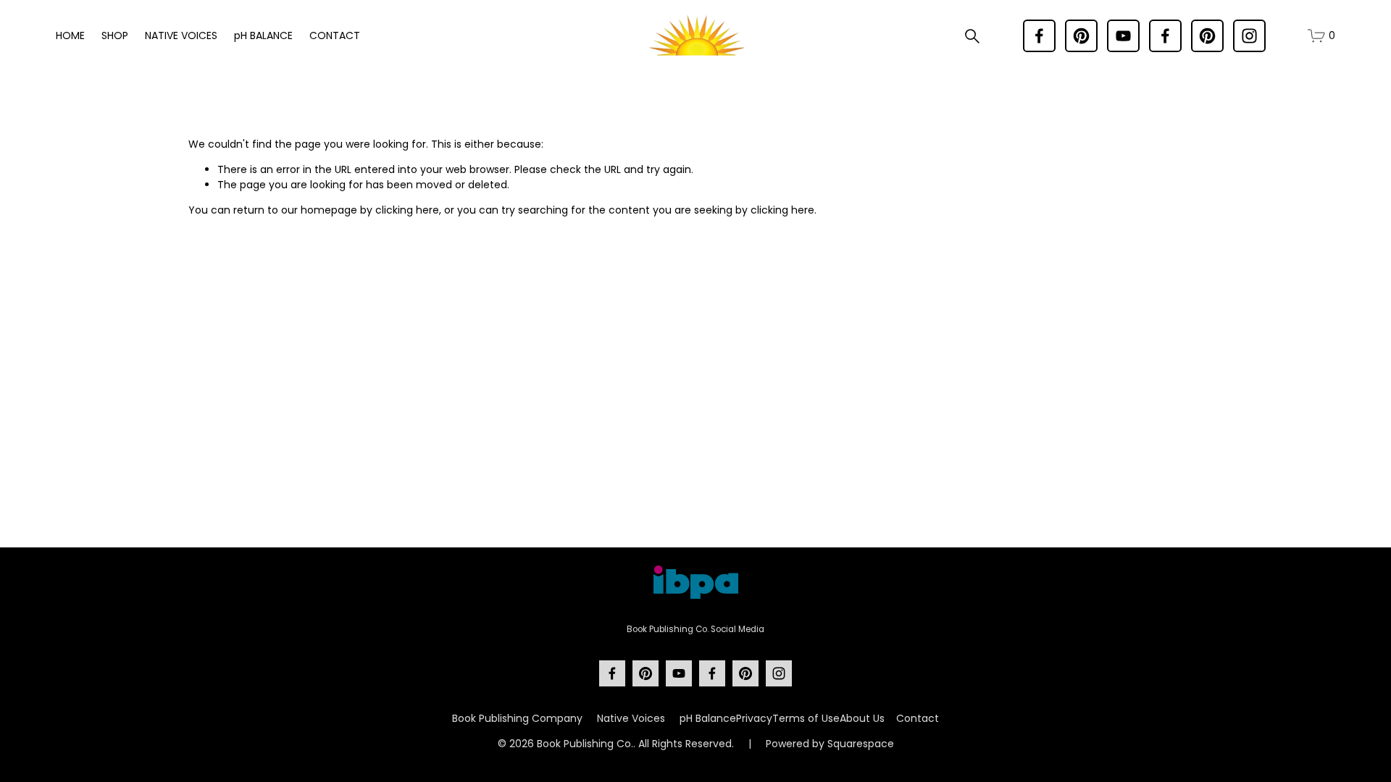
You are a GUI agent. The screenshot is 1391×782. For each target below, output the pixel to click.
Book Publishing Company (517, 718)
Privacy (754, 718)
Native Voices (631, 718)
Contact (917, 718)
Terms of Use (806, 718)
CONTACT (334, 35)
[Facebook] (1039, 36)
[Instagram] (1249, 36)
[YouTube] (1123, 36)
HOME (70, 35)
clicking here (407, 210)
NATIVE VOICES (181, 35)
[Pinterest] (1081, 36)
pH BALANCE (263, 35)
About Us (862, 718)
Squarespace (860, 743)
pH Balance (708, 718)
